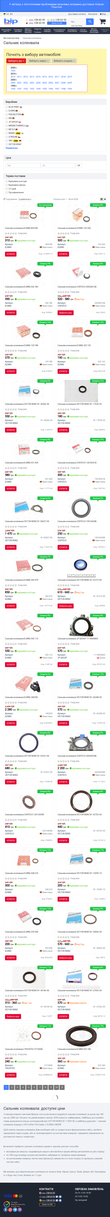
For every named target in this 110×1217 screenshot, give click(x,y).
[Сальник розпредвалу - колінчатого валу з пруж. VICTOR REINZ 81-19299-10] (81, 860)
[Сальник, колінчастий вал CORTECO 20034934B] (81, 743)
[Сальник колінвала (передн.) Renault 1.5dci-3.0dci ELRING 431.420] (28, 449)
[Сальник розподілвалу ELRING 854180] (28, 215)
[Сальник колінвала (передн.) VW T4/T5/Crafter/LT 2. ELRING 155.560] (81, 215)
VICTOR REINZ (15, 144)
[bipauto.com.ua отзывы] (14, 1204)
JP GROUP (13, 122)
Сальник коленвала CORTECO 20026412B (77, 287)
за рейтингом (24, 199)
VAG (13, 140)
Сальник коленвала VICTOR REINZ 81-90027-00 (27, 521)
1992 (25, 89)
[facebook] (5, 1210)
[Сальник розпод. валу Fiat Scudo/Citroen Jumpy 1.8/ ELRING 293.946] (28, 919)
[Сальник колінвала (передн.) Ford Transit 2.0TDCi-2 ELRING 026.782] (28, 274)
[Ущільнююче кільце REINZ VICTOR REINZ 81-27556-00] (81, 977)
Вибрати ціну (65, 313)
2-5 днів (12, 189)
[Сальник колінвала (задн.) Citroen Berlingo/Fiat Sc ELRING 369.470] (28, 567)
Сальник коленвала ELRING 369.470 (21, 580)
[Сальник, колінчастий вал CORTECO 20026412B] (81, 274)
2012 (25, 77)
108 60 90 (37, 19)
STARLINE (13, 137)
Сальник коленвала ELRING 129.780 (21, 345)
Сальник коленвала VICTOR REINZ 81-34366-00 (27, 404)
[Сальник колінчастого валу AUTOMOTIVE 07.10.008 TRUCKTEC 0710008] (28, 1036)
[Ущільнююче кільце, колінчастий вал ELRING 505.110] (28, 625)
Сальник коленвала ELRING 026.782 (21, 287)
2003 (32, 83)
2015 (44, 77)
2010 (13, 77)
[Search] (90, 21)
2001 (19, 83)
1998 (63, 89)
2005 (44, 83)
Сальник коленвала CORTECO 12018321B (77, 463)
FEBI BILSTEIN (15, 114)
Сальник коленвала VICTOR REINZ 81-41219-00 (80, 580)
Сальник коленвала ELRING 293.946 (21, 932)
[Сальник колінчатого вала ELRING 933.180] (81, 1036)
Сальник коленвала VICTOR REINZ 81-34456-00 (80, 932)
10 (56, 1087)
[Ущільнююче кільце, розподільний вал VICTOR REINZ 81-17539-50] (81, 391)
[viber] (20, 1210)
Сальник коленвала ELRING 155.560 (74, 228)
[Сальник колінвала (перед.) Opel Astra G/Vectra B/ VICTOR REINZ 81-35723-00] (81, 801)
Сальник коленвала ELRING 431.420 (21, 463)
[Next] (62, 1087)
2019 (69, 77)
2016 (50, 77)
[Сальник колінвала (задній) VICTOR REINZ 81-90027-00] (28, 508)
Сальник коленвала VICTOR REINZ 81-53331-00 (27, 756)
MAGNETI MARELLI (17, 125)
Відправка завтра (17, 185)
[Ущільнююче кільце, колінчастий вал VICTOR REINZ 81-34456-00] (81, 919)
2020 (13, 71)
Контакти (92, 14)
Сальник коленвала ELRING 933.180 (74, 1049)
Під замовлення (16, 192)
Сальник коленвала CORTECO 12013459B (24, 814)
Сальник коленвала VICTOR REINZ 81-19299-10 (80, 873)
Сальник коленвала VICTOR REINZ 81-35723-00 (80, 814)
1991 (19, 89)
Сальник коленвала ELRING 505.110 (21, 638)
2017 (57, 77)
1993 (32, 89)
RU (11, 14)
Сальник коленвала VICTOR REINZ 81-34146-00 (27, 990)
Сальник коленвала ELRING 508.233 (21, 873)
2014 (38, 77)
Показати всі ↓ (12, 148)
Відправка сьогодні (18, 181)
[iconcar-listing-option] (105, 199)
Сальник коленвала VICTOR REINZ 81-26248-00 (80, 697)
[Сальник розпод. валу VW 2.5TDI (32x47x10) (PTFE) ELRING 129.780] (28, 332)
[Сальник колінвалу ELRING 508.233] (28, 860)
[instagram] (10, 1210)
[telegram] (15, 1210)
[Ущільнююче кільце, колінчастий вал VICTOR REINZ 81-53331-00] (28, 743)
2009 (69, 83)
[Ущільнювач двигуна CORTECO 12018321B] (81, 449)
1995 (44, 89)
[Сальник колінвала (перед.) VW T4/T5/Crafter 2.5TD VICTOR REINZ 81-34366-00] (28, 391)
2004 (38, 83)
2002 (25, 83)
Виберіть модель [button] (63, 60)
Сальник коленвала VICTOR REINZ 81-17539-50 (80, 404)
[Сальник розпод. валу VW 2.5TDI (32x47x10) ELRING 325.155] (81, 332)
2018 (63, 77)
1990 (13, 89)
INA (10, 118)
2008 (63, 83)
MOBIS (14, 133)
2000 (13, 83)
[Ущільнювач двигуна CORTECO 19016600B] (81, 508)
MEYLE (12, 129)
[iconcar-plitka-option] (101, 199)
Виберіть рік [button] (15, 60)
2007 (57, 83)
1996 (50, 89)
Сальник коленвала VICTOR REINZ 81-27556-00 (80, 990)
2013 (32, 77)
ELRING (12, 111)
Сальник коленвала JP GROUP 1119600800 (78, 638)
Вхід (103, 14)
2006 (50, 83)
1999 (69, 89)
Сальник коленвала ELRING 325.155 (74, 345)
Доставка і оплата (77, 14)
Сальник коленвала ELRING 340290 (21, 697)
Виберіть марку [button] (38, 60)
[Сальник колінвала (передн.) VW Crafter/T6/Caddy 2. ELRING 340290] (28, 684)
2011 (19, 77)
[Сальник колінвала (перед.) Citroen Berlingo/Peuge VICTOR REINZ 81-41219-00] (81, 567)
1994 (38, 89)
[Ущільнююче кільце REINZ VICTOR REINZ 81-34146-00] (28, 977)
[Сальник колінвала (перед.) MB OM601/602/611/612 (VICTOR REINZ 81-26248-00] (81, 684)
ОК (78, 165)
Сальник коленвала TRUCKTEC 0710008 (24, 1049)
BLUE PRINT (14, 107)
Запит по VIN (57, 23)
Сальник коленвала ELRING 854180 (21, 228)
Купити (11, 254)
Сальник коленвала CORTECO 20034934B (77, 756)
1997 (57, 89)
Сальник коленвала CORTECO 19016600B (77, 521)
